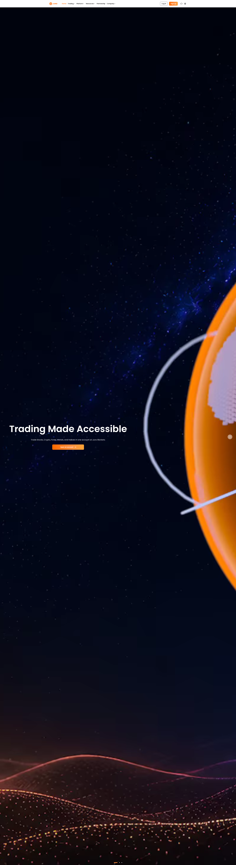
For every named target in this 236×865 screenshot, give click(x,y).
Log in (164, 4)
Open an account (66, 447)
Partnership (101, 4)
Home (64, 4)
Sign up (173, 4)
